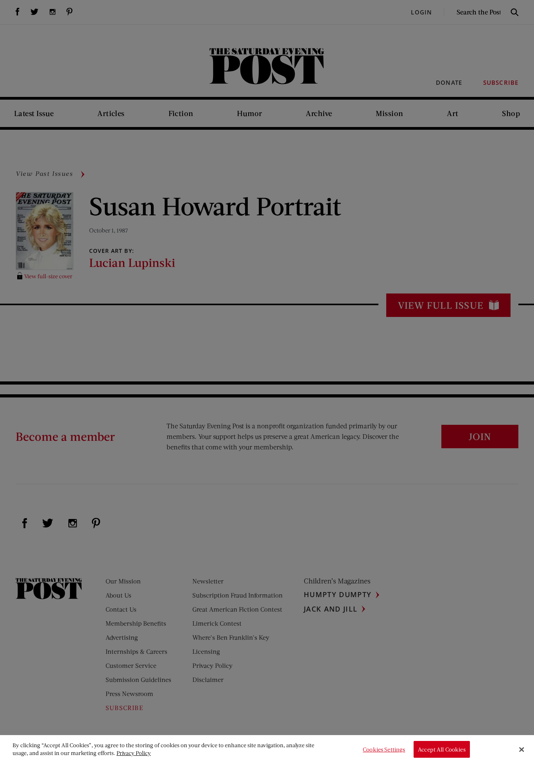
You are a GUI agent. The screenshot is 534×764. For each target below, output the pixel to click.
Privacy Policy (133, 753)
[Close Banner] (521, 749)
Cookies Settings (384, 749)
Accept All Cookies (442, 749)
